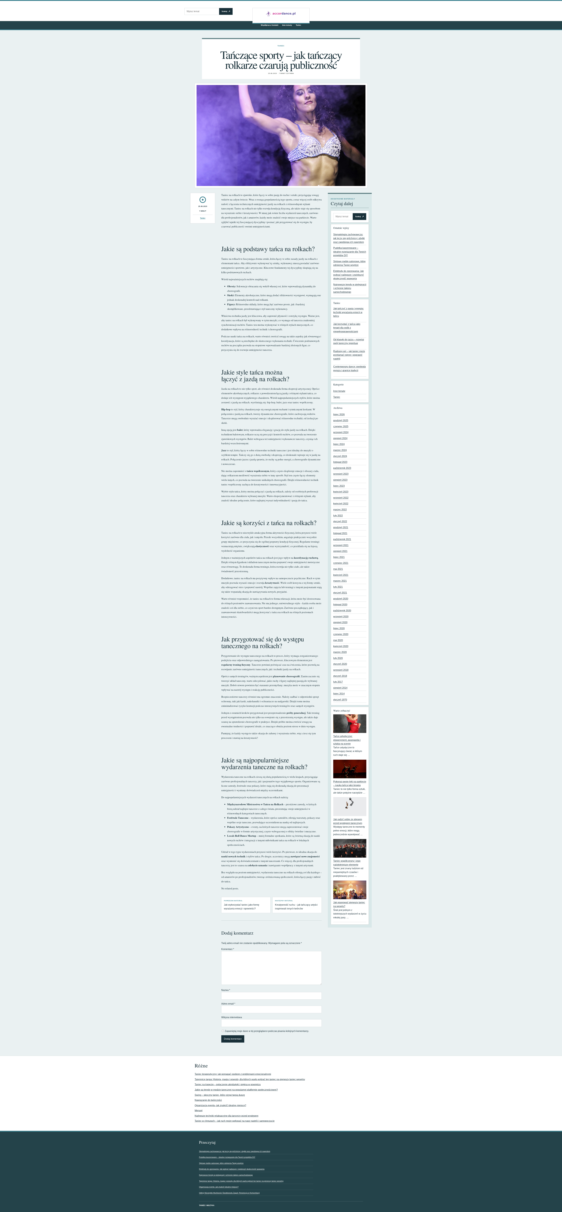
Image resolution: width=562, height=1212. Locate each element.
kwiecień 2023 (340, 491)
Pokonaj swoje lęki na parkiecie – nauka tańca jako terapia (349, 783)
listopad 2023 (340, 462)
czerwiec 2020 (340, 634)
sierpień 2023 (340, 480)
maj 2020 (338, 640)
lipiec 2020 (339, 628)
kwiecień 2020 (340, 646)
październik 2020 (342, 610)
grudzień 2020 (340, 598)
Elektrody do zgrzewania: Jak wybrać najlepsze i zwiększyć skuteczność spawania (348, 275)
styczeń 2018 (340, 676)
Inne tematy (287, 25)
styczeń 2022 (340, 521)
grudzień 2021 (340, 527)
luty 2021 (338, 587)
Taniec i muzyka (206, 1205)
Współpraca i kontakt (269, 25)
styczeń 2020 (340, 664)
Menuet (198, 1110)
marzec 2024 (340, 450)
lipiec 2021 (339, 557)
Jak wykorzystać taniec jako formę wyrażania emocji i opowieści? (241, 905)
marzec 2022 (340, 509)
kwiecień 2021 (340, 575)
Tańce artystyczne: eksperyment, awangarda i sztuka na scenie (347, 740)
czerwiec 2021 (340, 563)
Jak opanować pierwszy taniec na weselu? (349, 904)
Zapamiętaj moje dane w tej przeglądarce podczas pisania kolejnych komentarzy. (267, 1031)
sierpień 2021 (340, 551)
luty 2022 (338, 515)
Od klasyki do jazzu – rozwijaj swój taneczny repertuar (348, 341)
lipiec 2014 (339, 693)
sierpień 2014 (340, 688)
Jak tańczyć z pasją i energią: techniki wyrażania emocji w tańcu (348, 312)
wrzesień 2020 (340, 616)
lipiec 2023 (339, 486)
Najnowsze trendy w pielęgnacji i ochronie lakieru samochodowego (349, 288)
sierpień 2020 (340, 622)
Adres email (228, 1003)
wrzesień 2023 (340, 474)
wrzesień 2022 (340, 497)
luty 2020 (338, 658)
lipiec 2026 (339, 414)
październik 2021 (342, 539)
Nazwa (225, 990)
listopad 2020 (340, 604)
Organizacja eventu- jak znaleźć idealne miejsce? (220, 1105)
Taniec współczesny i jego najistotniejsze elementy (346, 863)
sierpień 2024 (340, 438)
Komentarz (227, 949)
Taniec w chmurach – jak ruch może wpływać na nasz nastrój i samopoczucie (235, 1121)
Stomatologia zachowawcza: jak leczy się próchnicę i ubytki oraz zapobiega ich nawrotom (349, 238)
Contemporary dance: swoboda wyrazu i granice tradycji (349, 368)
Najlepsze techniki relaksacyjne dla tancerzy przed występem (226, 1116)
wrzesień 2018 (340, 670)
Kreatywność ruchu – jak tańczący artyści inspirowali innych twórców (296, 905)
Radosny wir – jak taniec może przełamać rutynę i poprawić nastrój (349, 355)
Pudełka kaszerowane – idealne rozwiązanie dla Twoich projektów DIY (349, 252)
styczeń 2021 (340, 592)
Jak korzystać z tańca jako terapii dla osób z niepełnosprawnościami (346, 328)
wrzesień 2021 (340, 545)
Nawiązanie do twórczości (208, 1100)
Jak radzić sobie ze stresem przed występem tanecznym (347, 821)
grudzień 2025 (340, 420)
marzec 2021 (340, 581)
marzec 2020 (340, 652)
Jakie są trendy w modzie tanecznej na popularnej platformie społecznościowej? (236, 1090)
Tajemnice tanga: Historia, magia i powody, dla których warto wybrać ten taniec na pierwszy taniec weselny (250, 1079)
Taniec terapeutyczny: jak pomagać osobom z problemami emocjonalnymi (233, 1074)
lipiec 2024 (339, 444)
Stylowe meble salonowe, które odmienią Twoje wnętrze (221, 1163)
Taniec (298, 25)
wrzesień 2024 (340, 432)
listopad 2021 (340, 533)
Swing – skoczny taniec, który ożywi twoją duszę (220, 1095)
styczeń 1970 (340, 699)
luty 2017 (338, 682)
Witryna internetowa (231, 1017)
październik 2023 (342, 468)
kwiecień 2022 (340, 503)
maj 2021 (338, 569)
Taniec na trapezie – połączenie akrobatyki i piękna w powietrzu (228, 1084)
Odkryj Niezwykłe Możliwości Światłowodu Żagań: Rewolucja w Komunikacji (229, 1193)
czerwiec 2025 (340, 426)
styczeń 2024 (340, 456)
